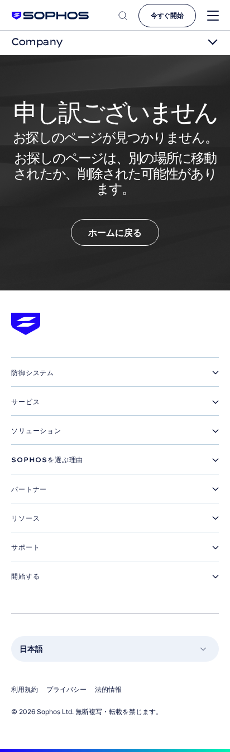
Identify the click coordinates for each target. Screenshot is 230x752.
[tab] (115, 373)
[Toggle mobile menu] (213, 16)
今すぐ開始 (167, 15)
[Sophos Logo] (50, 15)
